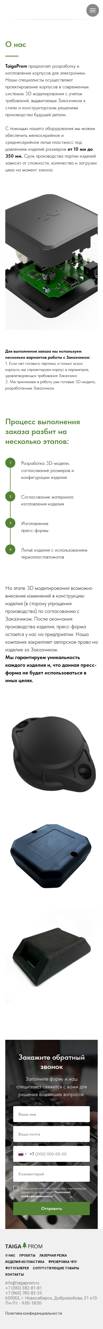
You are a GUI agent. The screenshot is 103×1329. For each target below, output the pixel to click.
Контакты (14, 1274)
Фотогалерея (17, 1268)
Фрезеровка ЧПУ (62, 1262)
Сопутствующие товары (56, 1268)
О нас (10, 1255)
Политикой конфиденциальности (46, 1194)
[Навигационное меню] (93, 10)
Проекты (27, 1255)
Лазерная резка (53, 1255)
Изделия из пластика (24, 1262)
